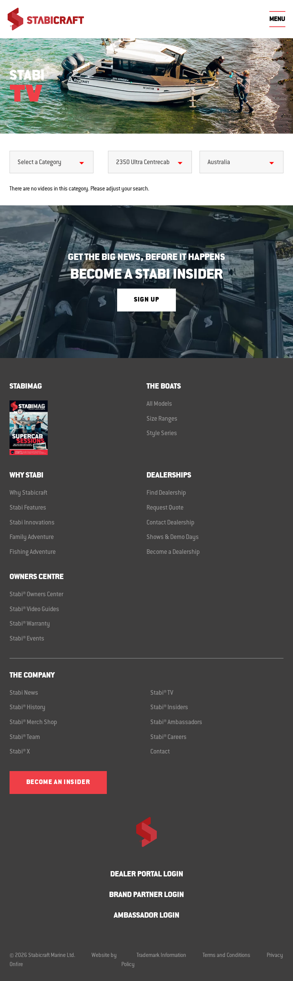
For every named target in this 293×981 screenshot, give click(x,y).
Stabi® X (20, 752)
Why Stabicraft (28, 493)
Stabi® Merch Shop (33, 722)
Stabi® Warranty (30, 624)
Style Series (161, 433)
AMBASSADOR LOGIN (146, 916)
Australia (219, 162)
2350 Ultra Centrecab (143, 162)
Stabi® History (27, 707)
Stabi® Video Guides (34, 609)
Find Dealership (166, 493)
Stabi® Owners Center (36, 594)
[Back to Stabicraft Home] (46, 19)
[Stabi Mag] (78, 427)
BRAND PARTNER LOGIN (146, 895)
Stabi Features (28, 508)
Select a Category (39, 162)
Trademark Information (161, 956)
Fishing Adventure (33, 552)
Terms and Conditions (226, 956)
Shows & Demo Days (172, 537)
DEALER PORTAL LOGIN (146, 875)
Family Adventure (32, 537)
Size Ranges (161, 419)
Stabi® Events (27, 639)
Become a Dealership (173, 552)
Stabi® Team (25, 737)
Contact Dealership (170, 523)
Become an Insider (58, 782)
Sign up (146, 300)
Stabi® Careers (168, 737)
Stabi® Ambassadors (176, 722)
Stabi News (24, 693)
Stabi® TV (161, 693)
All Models (159, 404)
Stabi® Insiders (169, 707)
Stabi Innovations (32, 523)
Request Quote (165, 508)
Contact (160, 752)
